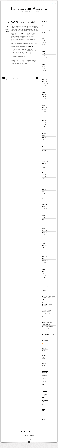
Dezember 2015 (44, 180)
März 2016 (44, 174)
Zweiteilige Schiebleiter (31, 78)
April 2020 (44, 70)
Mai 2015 (43, 195)
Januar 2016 (44, 178)
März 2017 (44, 148)
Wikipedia (31, 46)
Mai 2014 (43, 217)
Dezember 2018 (44, 103)
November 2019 (44, 79)
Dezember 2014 (44, 204)
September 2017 (45, 135)
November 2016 (44, 157)
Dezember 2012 (44, 254)
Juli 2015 (43, 191)
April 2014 (44, 219)
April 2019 (44, 94)
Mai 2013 (43, 243)
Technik (26, 15)
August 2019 (44, 85)
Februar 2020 (44, 72)
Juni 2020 (43, 66)
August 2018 (44, 111)
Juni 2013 (43, 241)
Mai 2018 (43, 118)
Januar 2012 (44, 277)
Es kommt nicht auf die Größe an (11, 78)
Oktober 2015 (44, 185)
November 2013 (44, 230)
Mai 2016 (43, 170)
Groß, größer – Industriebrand (47, 23)
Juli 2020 (43, 64)
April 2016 (44, 172)
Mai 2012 (43, 269)
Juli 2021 (43, 49)
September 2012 (45, 260)
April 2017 (44, 146)
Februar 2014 (44, 223)
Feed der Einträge (45, 286)
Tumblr (43, 387)
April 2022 (44, 42)
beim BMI (26, 43)
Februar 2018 (44, 124)
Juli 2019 (43, 88)
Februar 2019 (44, 98)
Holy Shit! (43, 32)
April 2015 (44, 198)
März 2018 (44, 122)
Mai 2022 (43, 40)
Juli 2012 (43, 265)
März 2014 (44, 221)
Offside (20, 15)
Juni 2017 (43, 141)
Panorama (14, 15)
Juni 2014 (43, 215)
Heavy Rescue (44, 375)
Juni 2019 (43, 90)
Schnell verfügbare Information (47, 28)
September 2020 (45, 62)
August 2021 (44, 47)
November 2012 (44, 256)
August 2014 (44, 210)
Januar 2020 (44, 75)
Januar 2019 (44, 100)
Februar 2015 (44, 200)
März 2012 (44, 273)
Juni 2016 (43, 167)
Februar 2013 (44, 249)
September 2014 (45, 208)
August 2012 (44, 262)
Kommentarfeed (45, 371)
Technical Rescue (42, 15)
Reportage (33, 15)
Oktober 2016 (44, 159)
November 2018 (44, 105)
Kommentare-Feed (45, 288)
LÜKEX (7, 31)
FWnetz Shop (44, 374)
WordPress (26, 439)
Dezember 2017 (44, 129)
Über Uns (43, 419)
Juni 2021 (43, 51)
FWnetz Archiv (44, 372)
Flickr (43, 382)
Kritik (8, 30)
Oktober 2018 (44, 107)
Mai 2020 (43, 68)
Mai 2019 (43, 92)
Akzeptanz (7, 29)
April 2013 (44, 245)
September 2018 (45, 109)
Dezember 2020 (44, 57)
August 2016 (44, 163)
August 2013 (44, 236)
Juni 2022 (43, 38)
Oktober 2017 (44, 133)
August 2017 (44, 137)
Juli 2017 (43, 139)
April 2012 (44, 271)
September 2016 (45, 161)
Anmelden (43, 283)
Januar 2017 (44, 152)
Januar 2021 (44, 55)
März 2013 (44, 247)
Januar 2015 (44, 202)
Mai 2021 (43, 53)
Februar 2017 (44, 150)
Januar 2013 (44, 252)
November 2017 (44, 131)
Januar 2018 (44, 126)
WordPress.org (44, 290)
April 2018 (44, 120)
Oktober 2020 (44, 59)
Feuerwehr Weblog (29, 8)
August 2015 (44, 189)
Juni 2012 (43, 267)
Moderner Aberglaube (46, 25)
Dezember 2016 (44, 154)
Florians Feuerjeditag (46, 30)
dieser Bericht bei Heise (23, 33)
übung (5, 30)
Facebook (43, 385)
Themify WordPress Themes (33, 439)
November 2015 (44, 182)
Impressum (44, 421)
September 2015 (45, 187)
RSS (55, 3)
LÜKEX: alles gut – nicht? (23, 22)
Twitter (43, 384)
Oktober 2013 (44, 232)
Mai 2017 (43, 144)
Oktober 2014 (44, 206)
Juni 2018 (43, 116)
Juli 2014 (43, 213)
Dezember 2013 (44, 228)
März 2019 (44, 96)
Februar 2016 (44, 176)
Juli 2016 (43, 165)
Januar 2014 (44, 226)
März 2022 (44, 44)
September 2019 (45, 83)
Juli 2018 (43, 113)
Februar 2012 (44, 275)
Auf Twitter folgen (45, 336)
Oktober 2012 (44, 258)
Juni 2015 (43, 193)
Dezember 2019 (44, 77)
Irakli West (7, 26)
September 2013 (45, 234)
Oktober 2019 (44, 81)
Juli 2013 (43, 239)
